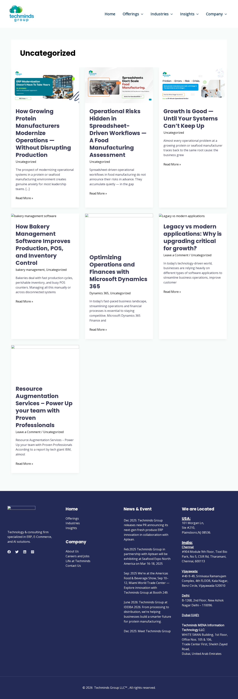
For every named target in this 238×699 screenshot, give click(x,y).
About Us (72, 551)
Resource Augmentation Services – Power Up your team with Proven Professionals (44, 407)
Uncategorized (26, 162)
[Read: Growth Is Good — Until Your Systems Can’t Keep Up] (193, 85)
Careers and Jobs (77, 556)
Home (110, 13)
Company (214, 13)
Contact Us (73, 566)
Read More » (24, 198)
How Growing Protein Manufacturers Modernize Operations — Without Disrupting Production (43, 133)
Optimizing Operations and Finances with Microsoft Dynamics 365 (118, 271)
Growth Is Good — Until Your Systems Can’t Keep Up (190, 118)
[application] (141, 13)
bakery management (30, 270)
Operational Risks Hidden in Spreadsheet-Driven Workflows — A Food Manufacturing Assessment (118, 133)
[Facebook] (9, 552)
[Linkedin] (24, 552)
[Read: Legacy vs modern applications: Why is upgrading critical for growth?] (182, 216)
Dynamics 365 (99, 293)
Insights (187, 13)
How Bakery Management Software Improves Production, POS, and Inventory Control (43, 244)
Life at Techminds (78, 561)
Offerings (131, 13)
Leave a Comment (175, 255)
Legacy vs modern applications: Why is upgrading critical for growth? (192, 237)
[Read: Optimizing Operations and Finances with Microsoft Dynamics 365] (119, 231)
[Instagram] (32, 552)
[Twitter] (17, 552)
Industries (160, 13)
